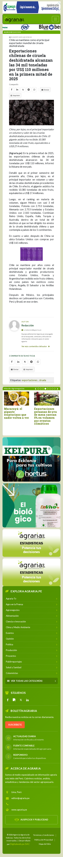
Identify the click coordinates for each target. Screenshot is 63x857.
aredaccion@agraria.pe (32, 330)
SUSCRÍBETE (15, 724)
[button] (38, 389)
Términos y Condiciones (43, 835)
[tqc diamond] (31, 459)
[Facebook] (7, 699)
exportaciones (29, 380)
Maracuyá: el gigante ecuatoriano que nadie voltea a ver (16, 413)
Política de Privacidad (43, 840)
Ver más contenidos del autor (34, 346)
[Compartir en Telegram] (28, 89)
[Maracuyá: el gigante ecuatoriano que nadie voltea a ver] (16, 399)
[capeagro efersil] (31, 505)
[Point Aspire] (31, 7)
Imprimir (16, 95)
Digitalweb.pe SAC (20, 843)
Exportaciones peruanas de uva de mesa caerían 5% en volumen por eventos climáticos (45, 416)
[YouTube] (14, 699)
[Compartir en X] (22, 89)
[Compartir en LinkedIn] (17, 89)
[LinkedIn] (27, 699)
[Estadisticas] (31, 543)
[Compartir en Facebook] (11, 89)
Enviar (46, 90)
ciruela (42, 380)
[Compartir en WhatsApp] (34, 89)
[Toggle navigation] (55, 19)
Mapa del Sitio (45, 844)
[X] (20, 699)
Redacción (28, 325)
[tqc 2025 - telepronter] (18, 26)
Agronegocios (12, 32)
